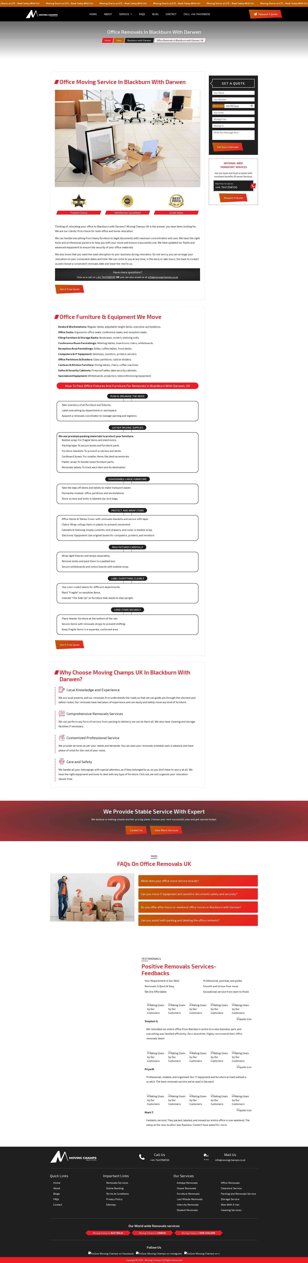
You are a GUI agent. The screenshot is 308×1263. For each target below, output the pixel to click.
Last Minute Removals (190, 1199)
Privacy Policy (114, 1199)
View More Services (166, 830)
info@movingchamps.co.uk (163, 277)
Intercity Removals (188, 1204)
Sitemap (111, 1204)
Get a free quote (70, 289)
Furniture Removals (188, 1193)
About (56, 1188)
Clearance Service (231, 1188)
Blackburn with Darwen (139, 40)
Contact (171, 14)
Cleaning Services (231, 1209)
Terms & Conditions (117, 1193)
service (124, 14)
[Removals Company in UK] (42, 14)
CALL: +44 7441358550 (197, 14)
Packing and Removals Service (238, 1193)
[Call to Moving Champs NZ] (73, 1156)
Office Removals (230, 1182)
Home (108, 40)
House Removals (186, 1188)
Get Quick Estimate (228, 146)
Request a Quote (268, 14)
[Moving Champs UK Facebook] (111, 1253)
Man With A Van (230, 1204)
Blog (155, 14)
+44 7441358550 (105, 277)
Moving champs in (108, 1233)
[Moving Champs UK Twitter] (202, 1253)
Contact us (136, 830)
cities (119, 40)
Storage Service (230, 1199)
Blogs (56, 1193)
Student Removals (187, 1209)
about (108, 14)
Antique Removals (187, 1182)
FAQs (142, 14)
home (93, 14)
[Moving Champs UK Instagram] (159, 1253)
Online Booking (115, 1188)
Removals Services (117, 1182)
